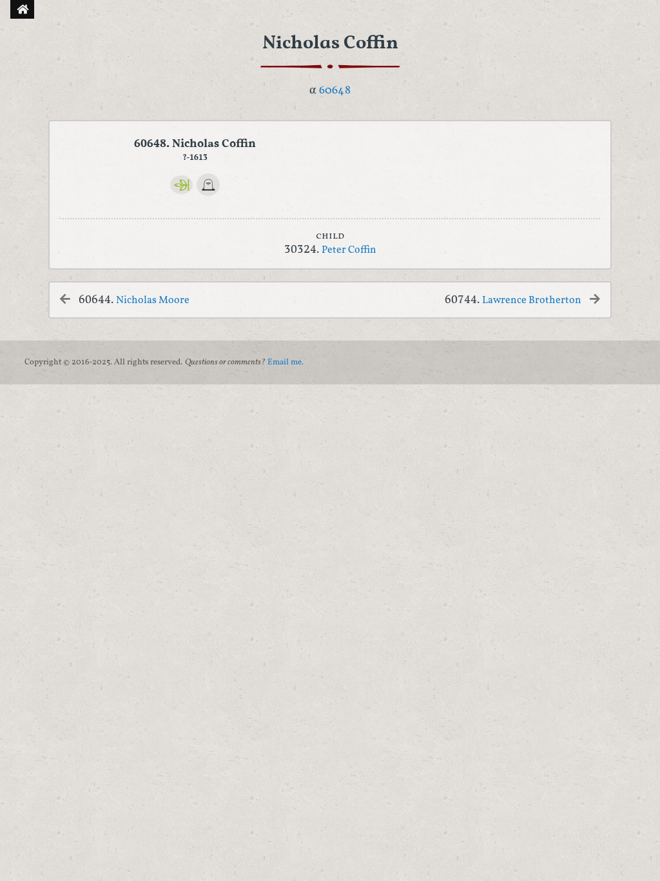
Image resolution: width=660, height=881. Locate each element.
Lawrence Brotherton (531, 300)
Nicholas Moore (152, 300)
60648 (335, 91)
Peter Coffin (349, 250)
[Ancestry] (181, 184)
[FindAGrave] (208, 185)
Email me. (285, 362)
